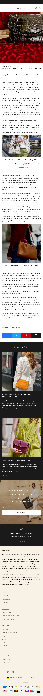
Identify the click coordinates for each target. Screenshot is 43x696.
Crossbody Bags (7, 606)
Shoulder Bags (6, 612)
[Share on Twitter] (17, 335)
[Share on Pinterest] (26, 335)
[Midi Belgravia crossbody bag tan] (21, 243)
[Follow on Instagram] (8, 672)
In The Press (6, 646)
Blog (3, 636)
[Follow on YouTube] (13, 672)
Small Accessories (8, 619)
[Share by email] (36, 335)
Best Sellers (6, 596)
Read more (5, 412)
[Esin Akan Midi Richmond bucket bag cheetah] (21, 146)
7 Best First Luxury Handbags (16, 460)
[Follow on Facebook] (3, 672)
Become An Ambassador (10, 632)
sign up (33, 2)
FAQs (3, 642)
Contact (4, 639)
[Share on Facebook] (7, 335)
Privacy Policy (6, 662)
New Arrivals (6, 599)
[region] (21, 533)
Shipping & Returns (8, 656)
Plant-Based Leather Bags (10, 616)
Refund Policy (6, 659)
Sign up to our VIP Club (32, 315)
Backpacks (5, 609)
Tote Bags (5, 602)
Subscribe (21, 512)
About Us (5, 629)
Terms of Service (7, 666)
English (31, 678)
